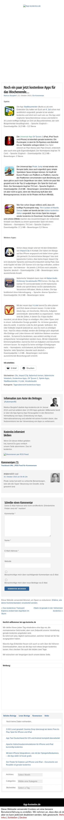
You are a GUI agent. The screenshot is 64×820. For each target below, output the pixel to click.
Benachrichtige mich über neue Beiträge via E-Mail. (26, 583)
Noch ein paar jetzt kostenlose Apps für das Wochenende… (29, 89)
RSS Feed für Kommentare (26, 465)
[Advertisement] (32, 47)
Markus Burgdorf (10, 95)
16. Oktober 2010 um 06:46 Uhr (16, 477)
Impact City (25, 251)
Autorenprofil (10, 402)
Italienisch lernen (36, 375)
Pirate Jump (37, 166)
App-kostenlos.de (31, 804)
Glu (16, 375)
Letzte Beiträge (24, 715)
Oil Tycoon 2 (38, 137)
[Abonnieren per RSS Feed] (16, 454)
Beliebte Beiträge (9, 715)
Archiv (47, 715)
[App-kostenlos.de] (32, 6)
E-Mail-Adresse (12, 551)
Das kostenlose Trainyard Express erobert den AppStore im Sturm (15, 611)
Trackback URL (7, 465)
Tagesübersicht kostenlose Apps (27, 385)
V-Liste (35, 305)
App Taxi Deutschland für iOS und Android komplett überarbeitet (33, 738)
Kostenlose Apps (20, 378)
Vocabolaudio (31, 381)
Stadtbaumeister (31, 107)
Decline (23, 817)
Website (8, 561)
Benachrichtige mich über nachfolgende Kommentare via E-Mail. (32, 575)
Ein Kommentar (38, 95)
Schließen (13, 817)
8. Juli (48, 109)
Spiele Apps (44, 378)
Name (8, 540)
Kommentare (37, 715)
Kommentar (10, 514)
